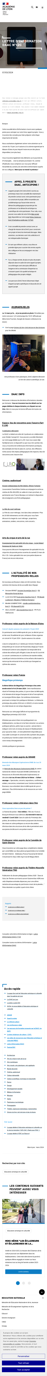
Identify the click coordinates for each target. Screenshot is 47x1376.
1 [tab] (18, 1283)
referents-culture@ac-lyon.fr (11, 101)
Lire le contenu (23, 1272)
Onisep (4, 1326)
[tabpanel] (23, 1238)
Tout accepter (23, 1369)
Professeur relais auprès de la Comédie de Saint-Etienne (22, 841)
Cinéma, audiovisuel (11, 480)
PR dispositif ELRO (17, 606)
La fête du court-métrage (11, 509)
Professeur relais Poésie (13, 675)
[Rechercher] (32, 7)
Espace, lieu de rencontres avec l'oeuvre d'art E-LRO (22, 424)
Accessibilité (37, 7)
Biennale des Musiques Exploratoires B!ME (19, 769)
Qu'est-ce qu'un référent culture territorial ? (18, 914)
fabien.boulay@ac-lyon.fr (15, 112)
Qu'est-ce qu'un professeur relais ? (16, 910)
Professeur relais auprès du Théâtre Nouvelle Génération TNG (23, 869)
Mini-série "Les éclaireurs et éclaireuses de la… (22, 1242)
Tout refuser (23, 1363)
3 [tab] (29, 1283)
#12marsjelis (20, 307)
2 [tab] (23, 1283)
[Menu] (42, 7)
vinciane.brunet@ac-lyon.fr (27, 590)
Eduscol (4, 1313)
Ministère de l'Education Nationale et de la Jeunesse (20, 1302)
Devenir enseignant (8, 1318)
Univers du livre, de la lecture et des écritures (29, 327)
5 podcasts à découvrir (10, 431)
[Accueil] (8, 8)
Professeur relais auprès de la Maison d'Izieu (23, 623)
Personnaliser (23, 1356)
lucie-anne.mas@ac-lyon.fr (26, 597)
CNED (4, 1322)
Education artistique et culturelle (15, 1172)
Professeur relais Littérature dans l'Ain (20, 803)
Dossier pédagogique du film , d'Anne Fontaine (21, 486)
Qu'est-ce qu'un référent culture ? (16, 907)
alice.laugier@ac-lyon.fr (25, 610)
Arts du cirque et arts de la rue (16, 537)
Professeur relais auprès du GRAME (18, 757)
